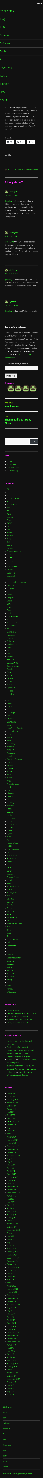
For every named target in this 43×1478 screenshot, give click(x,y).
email (9, 629)
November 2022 (13, 1187)
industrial (10, 694)
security (10, 880)
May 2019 (10, 1317)
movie (9, 762)
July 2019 (10, 1311)
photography (12, 824)
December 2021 (13, 1221)
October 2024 (12, 1124)
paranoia (10, 806)
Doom (9, 595)
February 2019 (12, 1326)
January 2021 (12, 1255)
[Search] (34, 441)
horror (9, 682)
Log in (9, 461)
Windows (10, 973)
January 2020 (12, 1292)
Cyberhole (6, 67)
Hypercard (11, 688)
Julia (9, 716)
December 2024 (13, 1121)
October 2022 (12, 1190)
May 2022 (10, 1205)
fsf (8, 650)
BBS (8, 526)
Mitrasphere (11, 753)
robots (9, 862)
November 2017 (13, 1373)
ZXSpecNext (11, 992)
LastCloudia (11, 722)
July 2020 (10, 1273)
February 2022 (12, 1214)
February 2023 (12, 1177)
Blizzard (10, 536)
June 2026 (11, 1093)
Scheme (4, 35)
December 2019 (13, 1295)
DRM (8, 604)
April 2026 (11, 1097)
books (9, 545)
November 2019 (13, 1298)
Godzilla (10, 669)
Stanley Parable (13, 893)
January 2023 (12, 1180)
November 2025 (13, 1103)
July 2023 (10, 1162)
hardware (11, 678)
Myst (8, 781)
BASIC (9, 523)
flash (9, 647)
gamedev (10, 660)
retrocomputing (13, 849)
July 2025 (10, 1112)
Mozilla (10, 765)
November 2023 (13, 1149)
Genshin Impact (13, 666)
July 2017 (10, 1385)
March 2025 (11, 1118)
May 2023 (10, 1168)
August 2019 (11, 1308)
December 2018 (13, 1332)
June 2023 (11, 1165)
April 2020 (11, 1283)
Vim (8, 948)
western (10, 970)
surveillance (12, 917)
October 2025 (12, 1106)
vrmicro (10, 955)
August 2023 (11, 1159)
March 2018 (11, 1360)
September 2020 (13, 1267)
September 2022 (13, 1193)
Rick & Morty (12, 855)
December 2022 (13, 1183)
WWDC (9, 983)
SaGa (9, 868)
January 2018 (12, 1367)
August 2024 (11, 1128)
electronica (11, 626)
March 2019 (11, 1323)
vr (8, 952)
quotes (9, 837)
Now (2, 91)
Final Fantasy (12, 644)
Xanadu (10, 989)
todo (9, 927)
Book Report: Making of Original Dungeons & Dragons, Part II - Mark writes (20, 1050)
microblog (11, 744)
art (8, 511)
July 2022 (10, 1199)
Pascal (9, 809)
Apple (9, 508)
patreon (10, 812)
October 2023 (12, 1152)
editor (9, 619)
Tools (3, 51)
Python (9, 834)
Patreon (4, 83)
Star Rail (10, 899)
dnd (8, 591)
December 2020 (13, 1258)
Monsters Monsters (14, 759)
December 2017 (13, 1370)
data (9, 579)
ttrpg (9, 933)
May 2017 (10, 1391)
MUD (9, 775)
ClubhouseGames (14, 551)
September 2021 (13, 1230)
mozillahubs (12, 768)
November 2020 (13, 1261)
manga (9, 734)
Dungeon (10, 610)
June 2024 (11, 1131)
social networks (13, 886)
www (9, 986)
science (10, 874)
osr (8, 799)
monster (10, 756)
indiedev (10, 691)
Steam (9, 908)
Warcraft (10, 961)
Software (5, 43)
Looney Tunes (12, 731)
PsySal (9, 1041)
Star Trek (10, 902)
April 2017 (11, 1395)
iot (8, 697)
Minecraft (10, 747)
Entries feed (11, 465)
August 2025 (11, 1109)
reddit (9, 846)
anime (9, 501)
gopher (10, 675)
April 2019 (11, 1320)
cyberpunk (11, 576)
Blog (2, 19)
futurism (10, 657)
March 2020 (11, 1286)
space (9, 890)
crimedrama (12, 567)
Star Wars (10, 905)
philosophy (11, 818)
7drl (8, 489)
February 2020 (12, 1289)
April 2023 (11, 1171)
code (9, 554)
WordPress (11, 976)
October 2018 (12, 1339)
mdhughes (12, 170)
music (9, 778)
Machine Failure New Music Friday (20, 1020)
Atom (9, 520)
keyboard (10, 719)
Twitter (9, 936)
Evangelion (11, 632)
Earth (9, 613)
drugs (9, 607)
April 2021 (11, 1246)
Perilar (9, 815)
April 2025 (11, 1115)
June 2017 (10, 1388)
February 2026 (12, 1100)
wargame (10, 964)
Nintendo (10, 793)
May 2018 (10, 1354)
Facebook (11, 635)
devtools (10, 585)
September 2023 (13, 1155)
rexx (8, 852)
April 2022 (11, 1208)
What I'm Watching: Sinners (17, 1016)
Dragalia (10, 598)
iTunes (9, 703)
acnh (9, 492)
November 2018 (13, 1336)
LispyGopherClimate (15, 728)
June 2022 (11, 1202)
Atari (9, 514)
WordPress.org (12, 471)
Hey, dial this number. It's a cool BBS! (21, 1013)
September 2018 (13, 1342)
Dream (9, 601)
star (8, 896)
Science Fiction (13, 877)
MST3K (9, 772)
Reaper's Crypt (12, 843)
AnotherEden (12, 505)
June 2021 (11, 1239)
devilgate (13, 192)
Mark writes (7, 11)
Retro (3, 59)
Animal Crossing (13, 498)
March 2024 (11, 1137)
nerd (9, 787)
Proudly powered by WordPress (23, 1474)
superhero (11, 914)
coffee (9, 557)
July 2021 (10, 1236)
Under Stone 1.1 (13, 1010)
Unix (8, 942)
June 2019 (11, 1314)
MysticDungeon (13, 784)
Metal (9, 740)
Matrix (9, 737)
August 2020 (11, 1270)
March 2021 (11, 1249)
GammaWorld (12, 663)
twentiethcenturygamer (16, 1066)
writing (9, 980)
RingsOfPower (12, 858)
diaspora (10, 588)
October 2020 (12, 1264)
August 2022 (11, 1196)
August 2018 (11, 1345)
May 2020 (10, 1280)
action (9, 495)
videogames (12, 945)
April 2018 (11, 1357)
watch (9, 967)
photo (9, 821)
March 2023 (11, 1174)
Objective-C (11, 796)
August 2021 (11, 1233)
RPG (2, 27)
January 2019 (12, 1329)
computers (11, 564)
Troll (9, 930)
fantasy (10, 638)
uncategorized (32, 170)
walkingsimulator (14, 958)
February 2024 (12, 1140)
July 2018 (10, 1348)
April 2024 (11, 1134)
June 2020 (11, 1277)
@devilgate (9, 242)
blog (8, 539)
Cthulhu (10, 570)
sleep (9, 883)
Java (8, 709)
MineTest (10, 750)
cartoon (10, 548)
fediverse (10, 641)
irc (8, 700)
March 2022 (11, 1211)
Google (10, 672)
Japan (9, 706)
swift (9, 921)
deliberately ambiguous (16, 582)
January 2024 (12, 1143)
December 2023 (13, 1146)
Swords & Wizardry (14, 924)
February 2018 (12, 1363)
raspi (9, 840)
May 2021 (10, 1242)
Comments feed (13, 468)
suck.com (10, 911)
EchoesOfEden (12, 616)
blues (9, 542)
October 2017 (12, 1376)
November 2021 (13, 1224)
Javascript (11, 713)
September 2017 (13, 1379)
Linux (9, 725)
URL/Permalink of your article (16, 364)
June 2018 (11, 1351)
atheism (10, 517)
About (3, 100)
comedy (10, 560)
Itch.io (3, 75)
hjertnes (12, 302)
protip (9, 831)
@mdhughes (10, 201)
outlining (10, 803)
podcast (10, 827)
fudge (9, 654)
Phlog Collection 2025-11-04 (18, 1023)
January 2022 (12, 1218)
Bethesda (10, 533)
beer (9, 529)
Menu (39, 3)
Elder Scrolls (12, 623)
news (9, 790)
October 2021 (12, 1227)
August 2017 (11, 1382)
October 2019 (12, 1301)
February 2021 (12, 1252)
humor (9, 685)
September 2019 (13, 1304)
